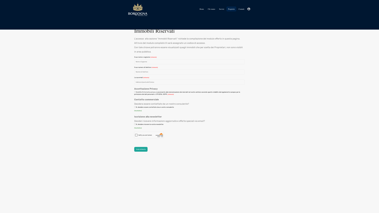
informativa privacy (149, 92)
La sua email (141, 77)
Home (202, 9)
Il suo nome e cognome (145, 57)
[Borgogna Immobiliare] (137, 15)
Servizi (221, 9)
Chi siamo (211, 9)
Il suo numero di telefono (146, 67)
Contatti (241, 9)
